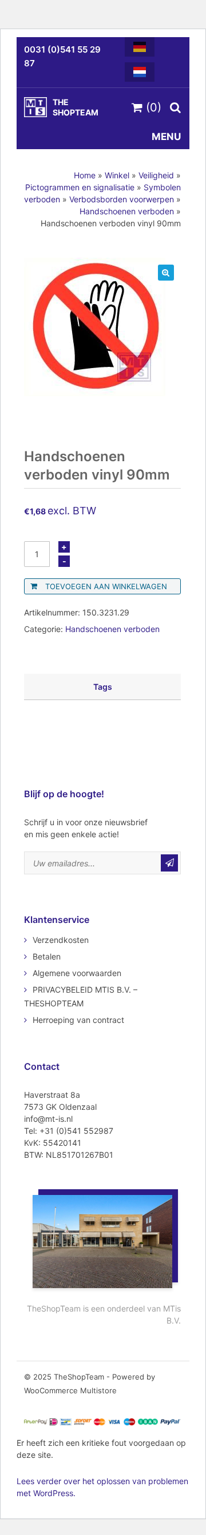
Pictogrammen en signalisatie (79, 187)
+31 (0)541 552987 (76, 1131)
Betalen (47, 956)
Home (85, 175)
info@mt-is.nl (48, 1119)
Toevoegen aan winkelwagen (106, 586)
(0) (151, 107)
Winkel (117, 175)
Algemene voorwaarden (77, 973)
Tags (102, 686)
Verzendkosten (61, 940)
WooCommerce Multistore (70, 1390)
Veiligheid (156, 175)
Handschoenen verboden (127, 211)
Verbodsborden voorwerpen (121, 199)
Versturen (169, 863)
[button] (166, 273)
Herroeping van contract (78, 1020)
